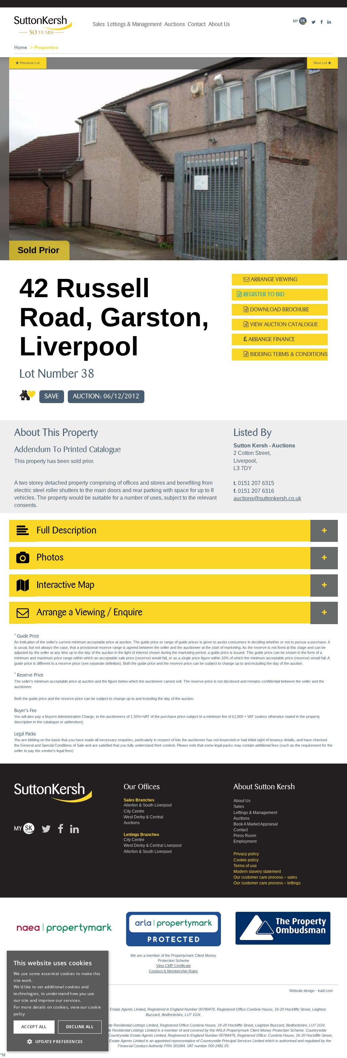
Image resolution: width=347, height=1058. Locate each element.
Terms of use (245, 865)
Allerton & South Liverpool (148, 805)
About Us (219, 24)
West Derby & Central (143, 817)
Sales (99, 24)
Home (20, 47)
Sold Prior (38, 250)
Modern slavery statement (257, 871)
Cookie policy (246, 860)
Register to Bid (263, 294)
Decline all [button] (80, 1027)
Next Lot (321, 63)
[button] (58, 1041)
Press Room (244, 835)
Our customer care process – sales (265, 877)
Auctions (174, 24)
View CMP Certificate (173, 966)
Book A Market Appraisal (255, 824)
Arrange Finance (271, 339)
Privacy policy (246, 854)
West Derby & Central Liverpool (153, 845)
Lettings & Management (134, 24)
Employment (245, 841)
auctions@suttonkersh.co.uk (267, 498)
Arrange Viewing (273, 279)
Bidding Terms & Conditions (288, 354)
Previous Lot (29, 63)
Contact (197, 24)
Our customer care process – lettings (267, 883)
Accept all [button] (34, 1027)
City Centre (134, 811)
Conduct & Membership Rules (173, 971)
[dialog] (57, 1001)
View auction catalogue (283, 324)
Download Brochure (279, 309)
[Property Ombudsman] (283, 924)
